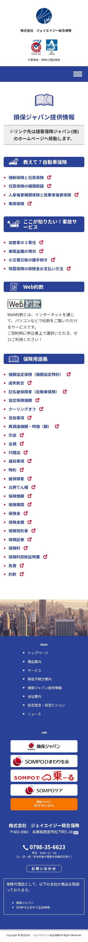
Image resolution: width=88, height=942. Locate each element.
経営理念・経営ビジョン (46, 705)
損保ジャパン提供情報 (45, 687)
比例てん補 (18, 487)
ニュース (34, 713)
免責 (12, 565)
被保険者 (16, 479)
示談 (12, 435)
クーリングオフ (22, 409)
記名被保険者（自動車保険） (34, 392)
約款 (12, 574)
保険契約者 (18, 531)
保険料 (14, 548)
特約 (12, 470)
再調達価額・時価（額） (30, 426)
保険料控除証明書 (24, 557)
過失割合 (16, 383)
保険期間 (16, 504)
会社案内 (34, 696)
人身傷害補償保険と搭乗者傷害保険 (40, 195)
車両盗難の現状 (22, 251)
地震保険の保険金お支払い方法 (36, 268)
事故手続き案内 (40, 678)
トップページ (38, 652)
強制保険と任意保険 (26, 177)
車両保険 (16, 203)
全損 (12, 444)
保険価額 (16, 496)
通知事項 (16, 461)
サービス (34, 670)
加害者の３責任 (22, 242)
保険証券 (16, 539)
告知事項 (16, 418)
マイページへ (44, 804)
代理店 (14, 452)
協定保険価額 (20, 400)
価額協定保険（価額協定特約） (36, 374)
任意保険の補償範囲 (26, 186)
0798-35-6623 (47, 847)
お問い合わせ (44, 868)
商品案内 (34, 661)
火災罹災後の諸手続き (28, 260)
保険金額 (16, 522)
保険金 (14, 513)
